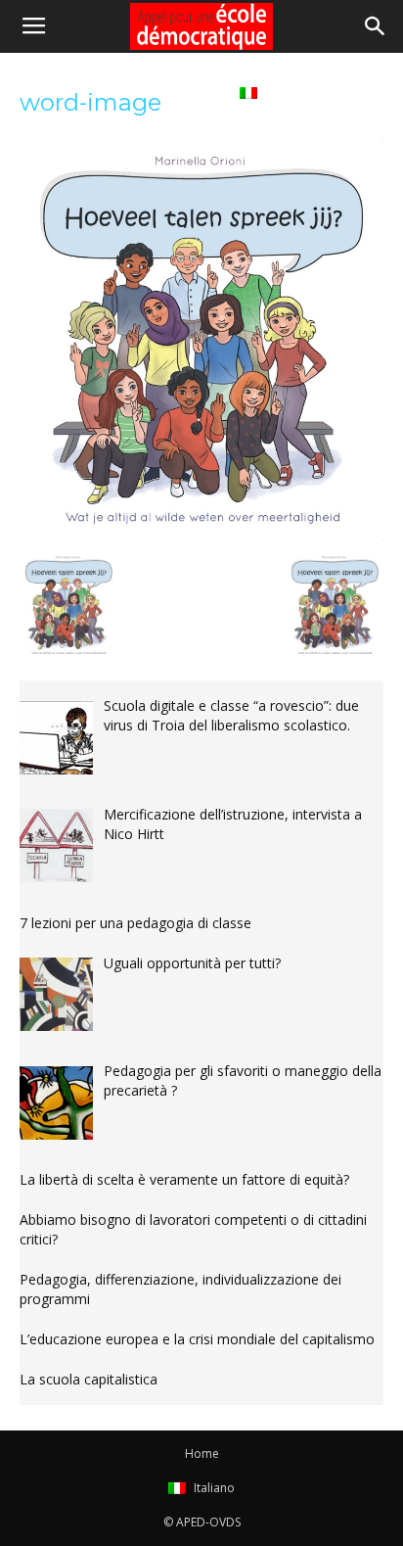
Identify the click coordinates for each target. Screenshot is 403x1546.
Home (194, 92)
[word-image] (201, 535)
